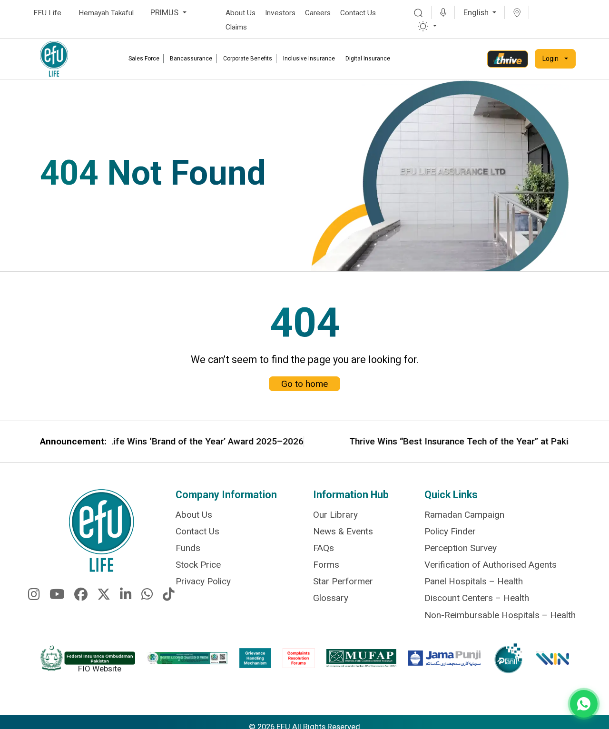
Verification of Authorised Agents (490, 564)
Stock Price (198, 564)
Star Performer (343, 581)
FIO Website (99, 668)
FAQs (323, 547)
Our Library (335, 514)
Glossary (330, 597)
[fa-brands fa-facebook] (81, 596)
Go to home (304, 383)
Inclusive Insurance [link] (309, 58)
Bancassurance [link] (191, 58)
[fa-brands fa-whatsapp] (147, 596)
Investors (280, 13)
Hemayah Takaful (106, 13)
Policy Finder (450, 531)
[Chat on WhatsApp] (584, 704)
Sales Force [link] (143, 58)
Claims (236, 27)
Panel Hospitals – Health (473, 581)
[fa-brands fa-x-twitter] (103, 596)
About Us (240, 13)
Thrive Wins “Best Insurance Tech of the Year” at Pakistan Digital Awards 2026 (423, 441)
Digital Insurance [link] (367, 58)
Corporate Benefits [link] (247, 58)
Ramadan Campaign (464, 514)
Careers (318, 13)
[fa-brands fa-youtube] (57, 596)
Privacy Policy (203, 581)
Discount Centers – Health (476, 597)
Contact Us (358, 13)
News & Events (343, 531)
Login (550, 58)
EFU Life (47, 13)
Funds (188, 547)
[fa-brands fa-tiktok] (169, 596)
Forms (326, 564)
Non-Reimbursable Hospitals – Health (500, 615)
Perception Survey (460, 547)
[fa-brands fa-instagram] (34, 596)
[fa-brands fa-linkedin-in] (126, 596)
